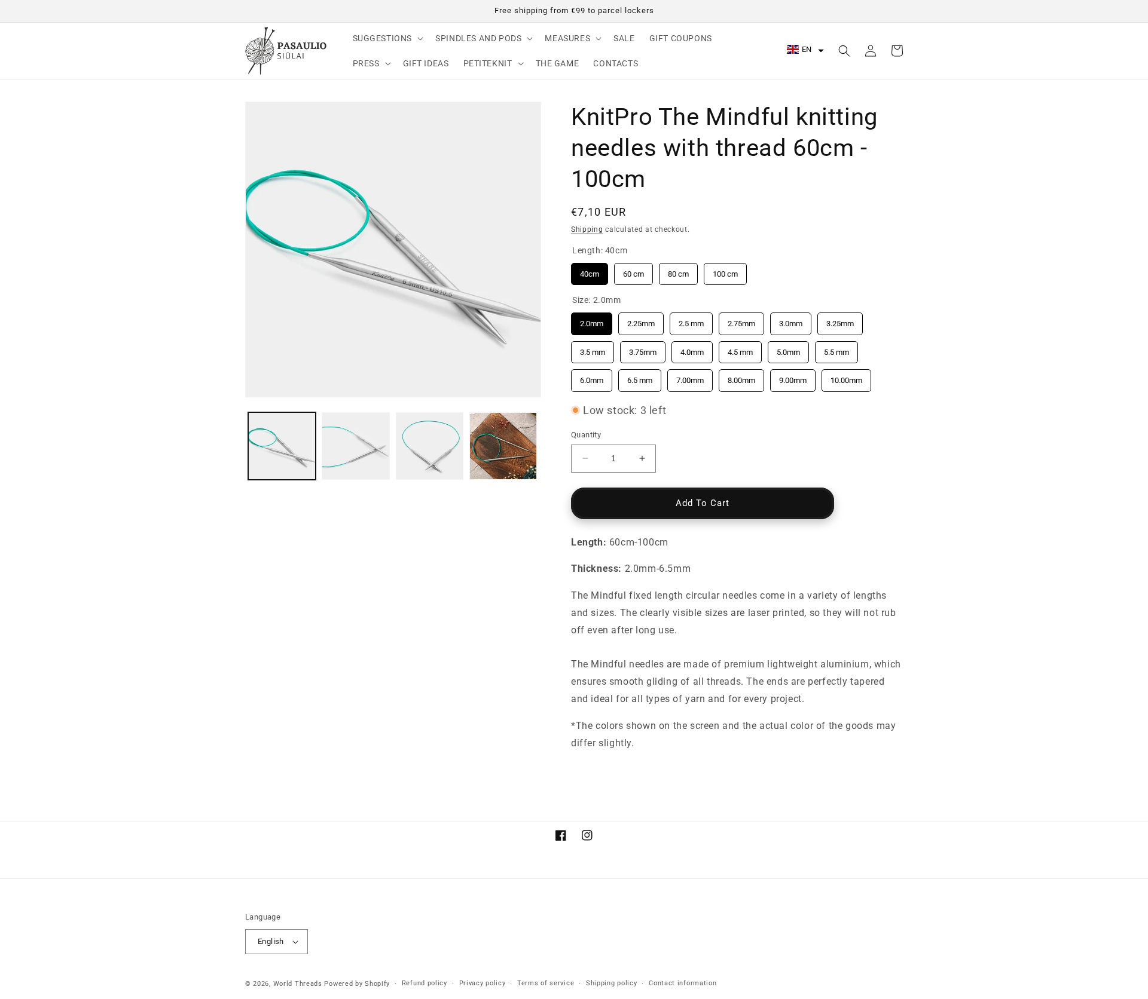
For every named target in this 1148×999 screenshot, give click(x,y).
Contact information (682, 983)
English (271, 941)
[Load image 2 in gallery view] (355, 446)
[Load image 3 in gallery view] (429, 446)
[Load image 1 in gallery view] (282, 446)
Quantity (586, 434)
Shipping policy (611, 983)
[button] (387, 38)
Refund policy (424, 983)
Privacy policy (482, 983)
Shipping (587, 229)
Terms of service (545, 983)
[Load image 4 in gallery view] (503, 446)
